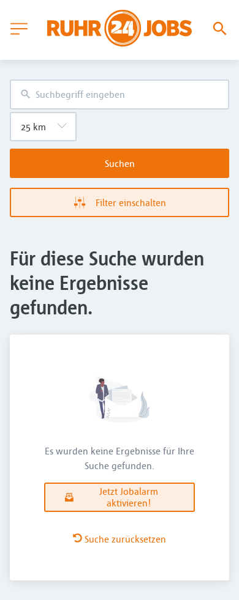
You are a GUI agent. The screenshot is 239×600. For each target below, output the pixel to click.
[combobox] (119, 94)
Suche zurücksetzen (125, 539)
